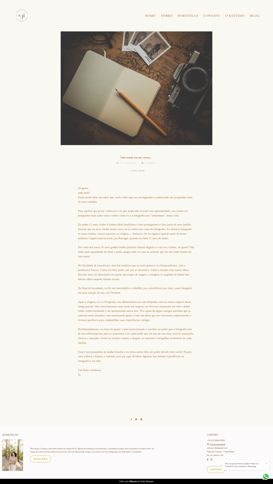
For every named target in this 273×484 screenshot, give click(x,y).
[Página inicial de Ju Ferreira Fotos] (22, 16)
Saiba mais (41, 459)
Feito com (136, 481)
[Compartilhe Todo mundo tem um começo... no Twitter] (136, 419)
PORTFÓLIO (188, 15)
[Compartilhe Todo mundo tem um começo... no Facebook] (131, 419)
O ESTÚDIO (235, 15)
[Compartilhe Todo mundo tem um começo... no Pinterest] (141, 419)
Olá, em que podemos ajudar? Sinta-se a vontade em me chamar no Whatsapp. (242, 464)
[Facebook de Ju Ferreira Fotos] (207, 460)
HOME (150, 15)
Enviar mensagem (217, 444)
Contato (215, 469)
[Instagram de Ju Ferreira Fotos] (211, 460)
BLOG (255, 15)
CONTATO (211, 15)
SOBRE (167, 15)
